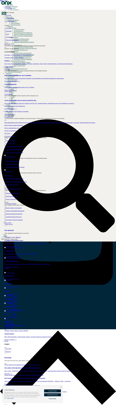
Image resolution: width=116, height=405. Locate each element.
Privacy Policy (10, 398)
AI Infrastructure (10, 143)
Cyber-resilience (17, 55)
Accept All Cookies (52, 391)
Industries (6, 268)
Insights (6, 341)
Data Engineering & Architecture (14, 146)
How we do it (7, 222)
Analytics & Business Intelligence (14, 149)
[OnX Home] (6, 4)
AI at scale (8, 55)
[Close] (60, 387)
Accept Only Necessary (52, 394)
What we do (7, 7)
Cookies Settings (52, 398)
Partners (6, 326)
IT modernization (28, 55)
